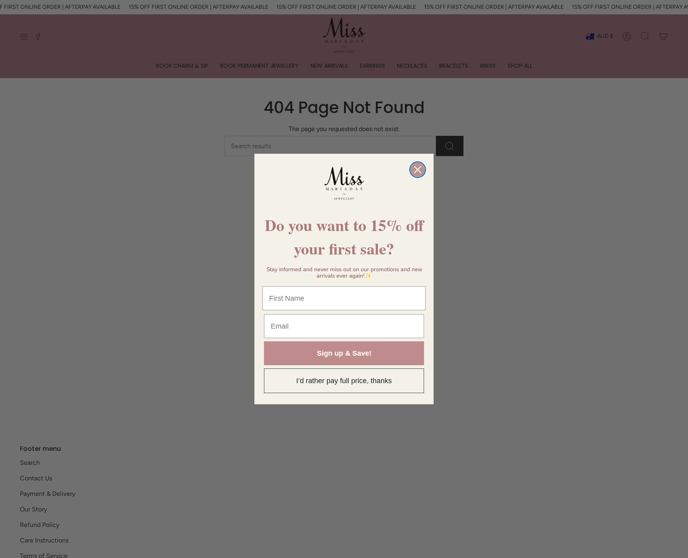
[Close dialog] (418, 170)
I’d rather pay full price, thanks (344, 381)
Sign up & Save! (344, 353)
